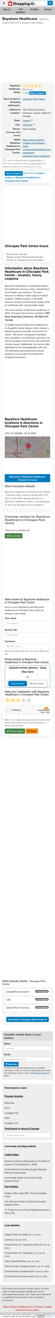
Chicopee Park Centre (34, 98)
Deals (48, 9)
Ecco (7, 1107)
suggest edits (35, 163)
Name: (7, 1043)
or (27, 671)
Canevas (16, 1239)
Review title (11, 629)
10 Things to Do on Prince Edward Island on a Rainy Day (27, 1211)
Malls (6, 9)
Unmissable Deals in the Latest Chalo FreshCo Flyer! (23, 1179)
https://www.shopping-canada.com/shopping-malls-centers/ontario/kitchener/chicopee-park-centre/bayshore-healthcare (37, 147)
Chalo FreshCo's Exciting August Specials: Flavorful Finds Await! (26, 1171)
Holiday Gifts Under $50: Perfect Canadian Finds (26, 1194)
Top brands (20, 11)
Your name (10, 618)
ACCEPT (41, 1316)
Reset (33, 731)
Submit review (16, 731)
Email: (7, 1054)
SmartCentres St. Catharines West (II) (27, 1246)
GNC (7, 1117)
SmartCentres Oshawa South (26, 1276)
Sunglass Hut (11, 1123)
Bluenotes (10, 1102)
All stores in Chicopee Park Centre (26, 1019)
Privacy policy (40, 1073)
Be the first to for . (24, 176)
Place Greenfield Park (22, 1261)
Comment (10, 641)
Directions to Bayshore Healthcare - (27, 478)
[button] (27, 447)
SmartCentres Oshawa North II (27, 1271)
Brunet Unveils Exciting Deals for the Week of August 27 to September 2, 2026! (27, 1162)
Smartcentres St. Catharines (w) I (25, 1254)
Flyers (34, 9)
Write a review (36, 93)
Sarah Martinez (36, 160)
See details (49, 1316)
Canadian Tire (11, 1112)
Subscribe (12, 1064)
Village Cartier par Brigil (23, 1234)
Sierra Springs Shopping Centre (27, 1266)
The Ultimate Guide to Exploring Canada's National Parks (25, 1203)
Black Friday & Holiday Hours (18, 1306)
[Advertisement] (27, 53)
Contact (38, 1306)
